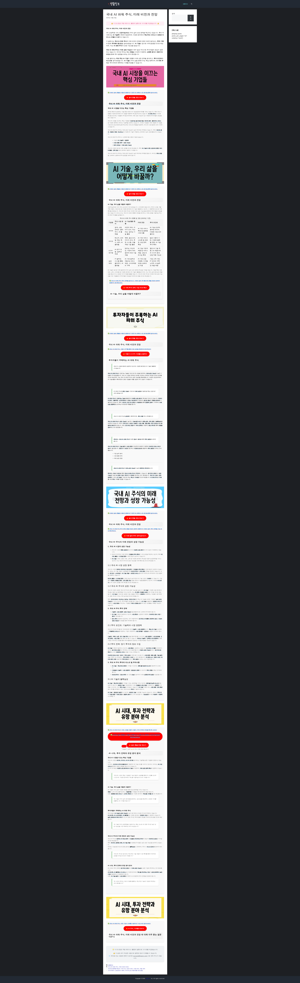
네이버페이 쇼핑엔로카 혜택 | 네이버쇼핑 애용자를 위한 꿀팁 (125, 970)
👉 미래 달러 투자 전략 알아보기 (135, 536)
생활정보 (185, 4)
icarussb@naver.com (140, 956)
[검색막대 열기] (191, 4)
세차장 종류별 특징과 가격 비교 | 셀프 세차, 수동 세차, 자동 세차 (126, 968)
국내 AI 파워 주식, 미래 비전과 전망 (118, 967)
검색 (173, 13)
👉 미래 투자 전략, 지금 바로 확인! (135, 287)
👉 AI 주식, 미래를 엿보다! (135, 928)
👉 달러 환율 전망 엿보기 (135, 97)
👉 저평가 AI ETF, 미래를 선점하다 (135, 354)
